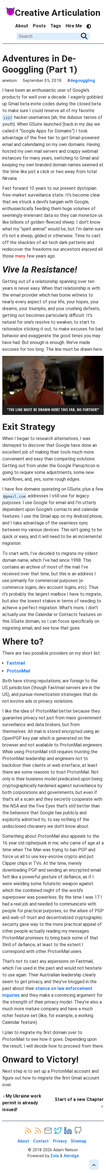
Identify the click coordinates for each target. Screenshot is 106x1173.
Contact (41, 1141)
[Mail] (48, 1130)
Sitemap (78, 1141)
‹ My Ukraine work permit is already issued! (21, 1102)
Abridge (71, 1156)
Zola (54, 1156)
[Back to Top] (94, 1164)
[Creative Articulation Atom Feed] (28, 1130)
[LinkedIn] (68, 1130)
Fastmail (16, 663)
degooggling (82, 80)
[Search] (84, 36)
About (21, 26)
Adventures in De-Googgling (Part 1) (39, 64)
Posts (39, 26)
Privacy (60, 1141)
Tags (55, 26)
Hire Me (74, 26)
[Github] (78, 1130)
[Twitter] (58, 1130)
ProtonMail (18, 671)
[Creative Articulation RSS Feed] (38, 1130)
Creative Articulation (57, 12)
